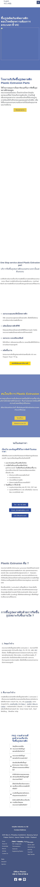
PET (36, 650)
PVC (20, 650)
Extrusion (3, 861)
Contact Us (5, 853)
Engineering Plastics (17, 851)
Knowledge (5, 846)
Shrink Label (31, 845)
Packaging (30, 842)
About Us (4, 844)
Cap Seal (30, 852)
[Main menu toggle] (38, 2)
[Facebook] (15, 879)
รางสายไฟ (28, 702)
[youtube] (20, 879)
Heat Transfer (31, 854)
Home (3, 841)
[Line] (24, 879)
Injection (3, 864)
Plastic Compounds (17, 841)
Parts (2, 859)
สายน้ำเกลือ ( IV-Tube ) (18, 704)
